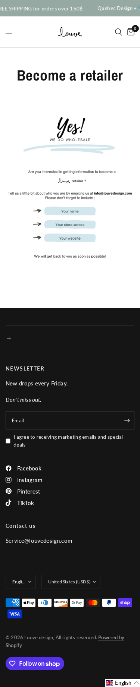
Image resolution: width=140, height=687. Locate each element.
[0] (129, 31)
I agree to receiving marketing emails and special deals (68, 441)
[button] (122, 683)
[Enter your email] (126, 420)
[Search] (118, 31)
